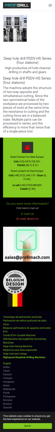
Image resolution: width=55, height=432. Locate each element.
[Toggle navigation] (50, 5)
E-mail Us (27, 214)
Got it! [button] (27, 426)
